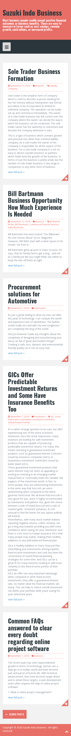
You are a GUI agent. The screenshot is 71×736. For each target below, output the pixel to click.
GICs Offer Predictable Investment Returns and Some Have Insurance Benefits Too (32, 391)
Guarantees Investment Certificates (37, 419)
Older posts (16, 714)
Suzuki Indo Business (32, 12)
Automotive (39, 308)
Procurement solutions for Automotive (24, 293)
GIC (52, 416)
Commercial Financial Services (44, 224)
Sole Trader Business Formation (34, 75)
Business (39, 85)
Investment (39, 416)
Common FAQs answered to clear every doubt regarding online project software (30, 634)
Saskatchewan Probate (19, 422)
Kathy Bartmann (15, 227)
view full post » (16, 172)
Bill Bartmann (21, 224)
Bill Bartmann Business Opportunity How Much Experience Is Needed (35, 203)
